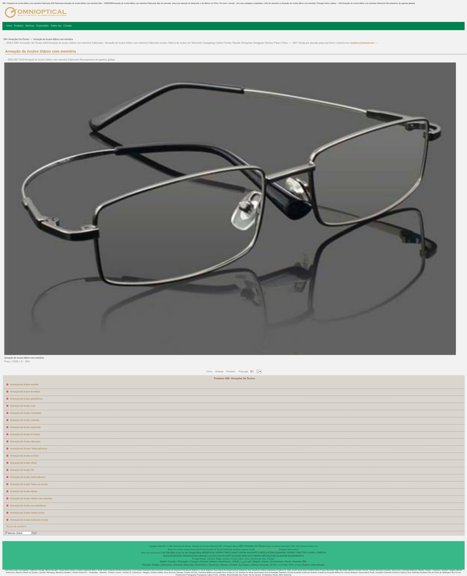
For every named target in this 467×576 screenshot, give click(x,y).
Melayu (224, 565)
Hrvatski (233, 565)
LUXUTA (220, 556)
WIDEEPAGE (208, 553)
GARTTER (301, 553)
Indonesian (166, 565)
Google (192, 553)
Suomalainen (276, 561)
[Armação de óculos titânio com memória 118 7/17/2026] (230, 354)
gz (179, 553)
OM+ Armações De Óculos (16, 39)
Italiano (213, 561)
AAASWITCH (253, 553)
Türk (291, 565)
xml (186, 553)
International (317, 565)
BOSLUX (264, 553)
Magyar (256, 561)
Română (178, 565)
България (244, 565)
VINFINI (242, 553)
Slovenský (214, 565)
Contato (67, 25)
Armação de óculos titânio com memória (53, 39)
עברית (298, 565)
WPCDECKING (269, 556)
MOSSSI (177, 556)
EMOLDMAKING (278, 553)
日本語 (235, 561)
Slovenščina (201, 565)
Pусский (146, 565)
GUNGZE (236, 556)
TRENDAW (187, 556)
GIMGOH (321, 553)
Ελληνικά (264, 565)
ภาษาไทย (282, 565)
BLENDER (282, 556)
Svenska (296, 561)
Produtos (19, 25)
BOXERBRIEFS (296, 556)
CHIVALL (311, 553)
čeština (254, 565)
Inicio (9, 25)
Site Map (170, 553)
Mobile (163, 561)
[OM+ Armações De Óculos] (36, 19)
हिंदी (304, 561)
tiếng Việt (188, 565)
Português (183, 561)
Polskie (155, 565)
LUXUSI (212, 556)
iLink (163, 553)
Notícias (30, 25)
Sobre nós (56, 25)
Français (194, 561)
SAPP (228, 556)
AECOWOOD (200, 556)
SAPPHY (291, 553)
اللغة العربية (245, 561)
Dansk (265, 561)
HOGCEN (168, 556)
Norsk (288, 561)
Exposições (42, 25)
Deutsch (204, 561)
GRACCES (247, 556)
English (306, 565)
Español (172, 561)
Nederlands (225, 561)
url (176, 553)
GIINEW (257, 556)
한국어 (273, 565)
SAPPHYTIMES (223, 553)
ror (182, 553)
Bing (198, 553)
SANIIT (234, 553)
